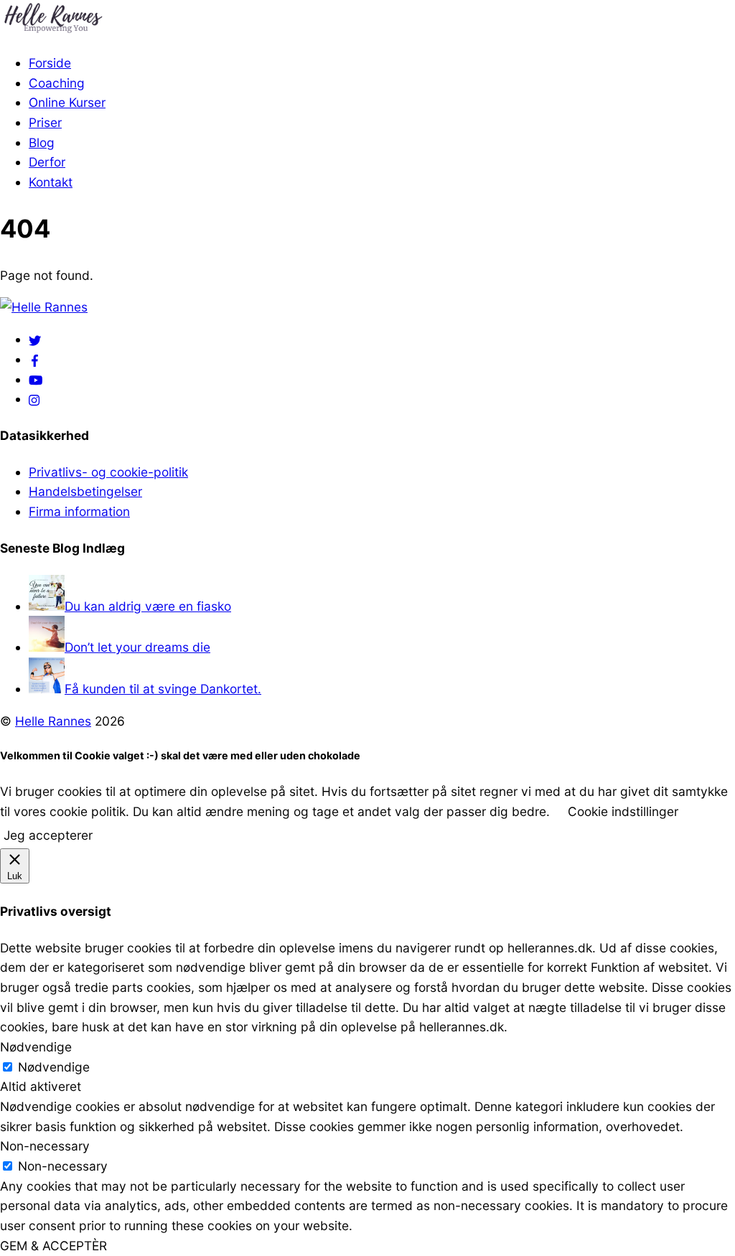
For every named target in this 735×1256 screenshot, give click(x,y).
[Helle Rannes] (54, 30)
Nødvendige (54, 1066)
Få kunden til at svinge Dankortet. (163, 688)
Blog (42, 142)
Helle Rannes (53, 720)
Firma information (79, 511)
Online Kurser (67, 102)
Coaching (57, 82)
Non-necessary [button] (45, 1145)
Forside (50, 62)
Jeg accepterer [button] (48, 835)
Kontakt (50, 181)
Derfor (47, 161)
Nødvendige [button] (36, 1046)
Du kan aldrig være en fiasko (148, 606)
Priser (45, 122)
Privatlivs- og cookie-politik (108, 471)
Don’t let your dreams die (137, 647)
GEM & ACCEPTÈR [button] (53, 1245)
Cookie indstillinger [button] (623, 811)
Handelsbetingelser (85, 491)
